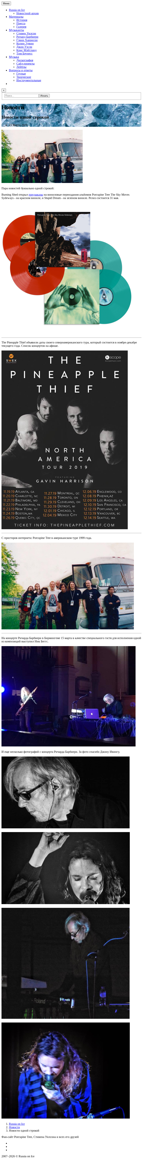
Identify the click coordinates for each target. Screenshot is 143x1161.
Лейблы (21, 67)
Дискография (24, 60)
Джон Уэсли (24, 46)
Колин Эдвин (25, 43)
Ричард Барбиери (27, 36)
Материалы (16, 16)
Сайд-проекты (25, 63)
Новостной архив (27, 13)
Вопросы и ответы (21, 70)
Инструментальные (28, 80)
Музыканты (16, 30)
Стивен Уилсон (26, 33)
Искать (44, 95)
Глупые (21, 73)
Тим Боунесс (24, 53)
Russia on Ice (17, 10)
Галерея (21, 26)
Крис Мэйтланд (26, 50)
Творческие (23, 77)
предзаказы (36, 194)
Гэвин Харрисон (27, 40)
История (21, 20)
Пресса (20, 23)
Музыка (14, 56)
